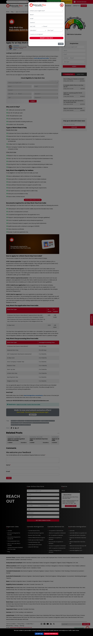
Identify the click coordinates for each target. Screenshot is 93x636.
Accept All (39, 634)
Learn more (75, 630)
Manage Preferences (51, 634)
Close (61, 44)
